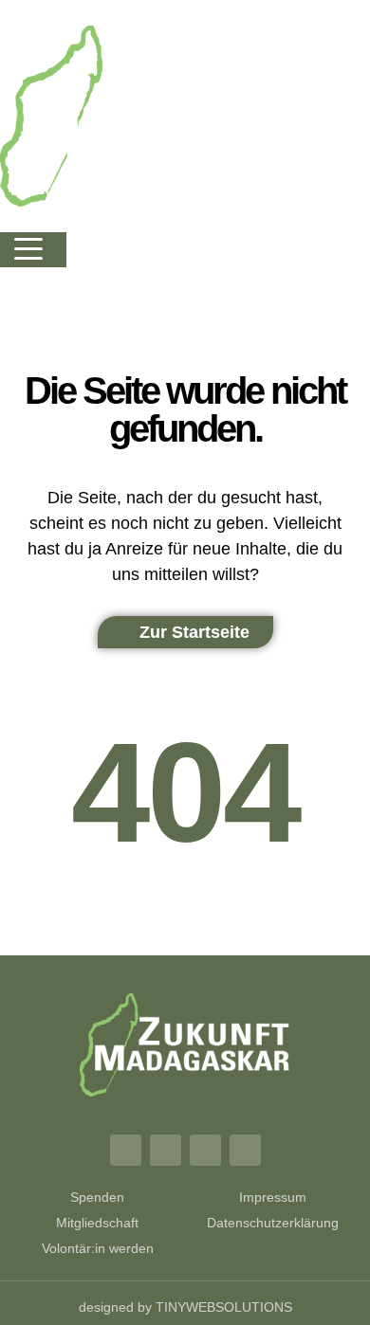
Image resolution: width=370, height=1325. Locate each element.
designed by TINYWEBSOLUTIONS (185, 1307)
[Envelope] (245, 1150)
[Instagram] (165, 1150)
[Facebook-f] (125, 1150)
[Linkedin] (205, 1150)
